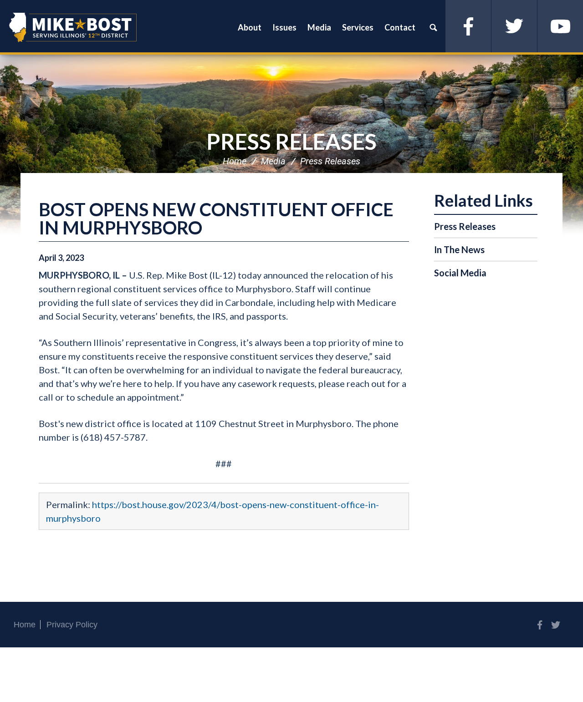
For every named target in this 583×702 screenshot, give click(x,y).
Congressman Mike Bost (73, 27)
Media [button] (319, 27)
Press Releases (291, 141)
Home (234, 161)
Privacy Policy (71, 624)
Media (273, 161)
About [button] (249, 27)
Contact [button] (399, 27)
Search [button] (433, 27)
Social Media (460, 272)
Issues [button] (284, 27)
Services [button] (357, 27)
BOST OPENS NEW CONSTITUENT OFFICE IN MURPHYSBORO (216, 218)
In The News (459, 249)
